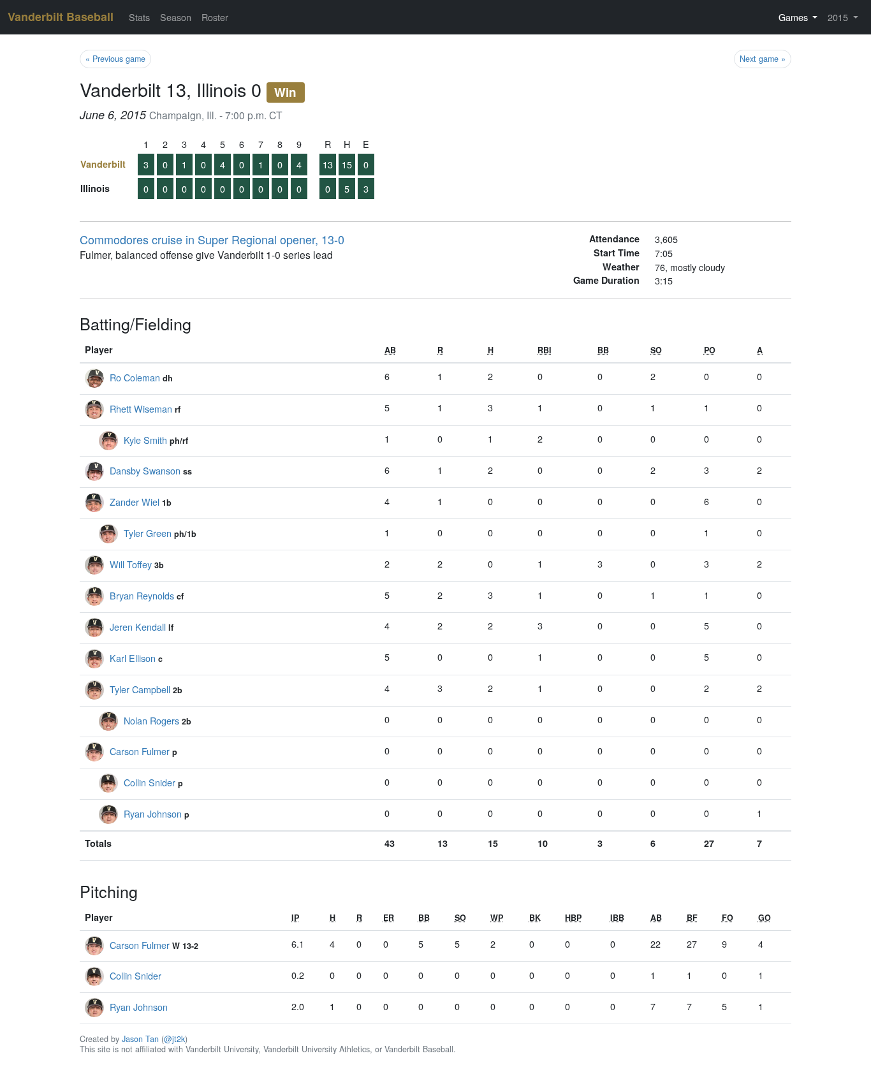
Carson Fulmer (140, 751)
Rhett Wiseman (141, 408)
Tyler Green (148, 533)
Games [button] (794, 17)
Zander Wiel (134, 501)
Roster (214, 17)
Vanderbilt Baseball (60, 16)
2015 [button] (839, 17)
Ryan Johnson (153, 813)
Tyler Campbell (140, 689)
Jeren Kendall (138, 626)
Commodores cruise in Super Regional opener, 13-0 (212, 239)
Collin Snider (149, 782)
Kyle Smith (145, 439)
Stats (139, 17)
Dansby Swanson (145, 470)
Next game (763, 58)
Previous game (115, 58)
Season (175, 17)
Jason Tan (140, 1039)
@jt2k (174, 1039)
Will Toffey (131, 564)
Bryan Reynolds (142, 595)
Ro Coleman (135, 377)
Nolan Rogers (151, 720)
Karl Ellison (133, 658)
